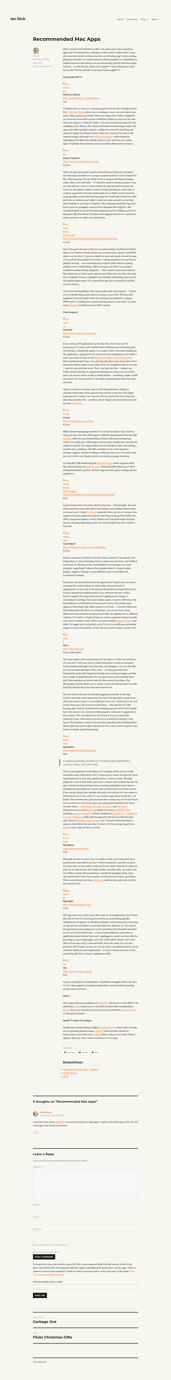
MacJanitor (98, 880)
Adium (66, 1010)
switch (48, 66)
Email (36, 1217)
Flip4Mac (72, 305)
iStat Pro (99, 1031)
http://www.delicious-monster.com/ (81, 98)
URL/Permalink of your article (47, 1282)
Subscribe (132, 19)
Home (120, 19)
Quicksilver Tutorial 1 (91, 806)
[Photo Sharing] (100, 87)
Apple (35, 63)
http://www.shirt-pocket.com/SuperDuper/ (84, 547)
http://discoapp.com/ (73, 649)
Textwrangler (69, 491)
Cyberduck (76, 403)
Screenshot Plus (108, 1027)
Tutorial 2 (107, 806)
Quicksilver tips (122, 810)
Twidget (97, 1034)
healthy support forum (89, 820)
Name (36, 1205)
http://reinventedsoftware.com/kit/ (81, 161)
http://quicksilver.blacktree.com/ (79, 750)
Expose (66, 827)
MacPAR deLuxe (105, 463)
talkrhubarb (46, 1112)
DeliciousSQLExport (103, 136)
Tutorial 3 (122, 806)
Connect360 (69, 235)
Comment (38, 1167)
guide (90, 810)
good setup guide (83, 813)
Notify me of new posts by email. (46, 1252)
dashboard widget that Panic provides (113, 358)
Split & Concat (93, 466)
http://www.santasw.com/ (76, 848)
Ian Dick (17, 19)
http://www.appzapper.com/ (77, 904)
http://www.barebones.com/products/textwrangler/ (89, 494)
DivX (77, 1006)
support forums (124, 621)
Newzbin (67, 438)
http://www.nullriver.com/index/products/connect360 (90, 238)
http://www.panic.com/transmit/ (79, 333)
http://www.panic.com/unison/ (78, 421)
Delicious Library (76, 112)
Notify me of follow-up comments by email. (50, 1245)
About (155, 19)
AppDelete (60, 1122)
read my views (129, 1010)
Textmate (91, 512)
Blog (143, 19)
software (42, 66)
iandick (36, 56)
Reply (36, 1132)
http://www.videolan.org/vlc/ (77, 971)
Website (37, 1229)
